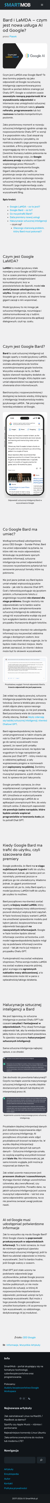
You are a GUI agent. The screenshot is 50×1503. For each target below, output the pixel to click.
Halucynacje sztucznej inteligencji (28, 220)
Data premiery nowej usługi (25, 217)
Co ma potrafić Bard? (21, 213)
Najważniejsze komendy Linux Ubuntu (25, 1432)
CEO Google (29, 1337)
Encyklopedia (11, 1474)
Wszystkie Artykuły (29, 1345)
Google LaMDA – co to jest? (25, 206)
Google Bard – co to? (21, 210)
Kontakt (8, 1483)
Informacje (12, 1345)
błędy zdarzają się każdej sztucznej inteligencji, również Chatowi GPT (25, 721)
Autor (7, 1478)
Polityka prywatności (15, 1488)
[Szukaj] (41, 1460)
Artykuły (8, 1469)
